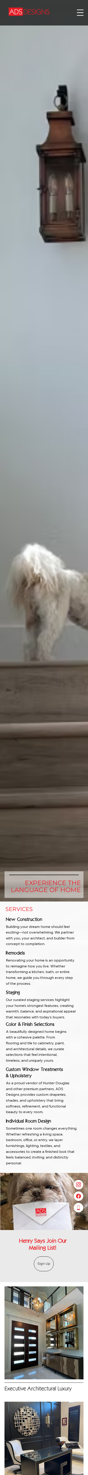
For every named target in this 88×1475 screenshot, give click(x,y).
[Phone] (78, 1207)
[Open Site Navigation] (80, 12)
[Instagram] (78, 1184)
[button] (44, 1263)
